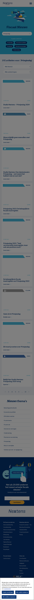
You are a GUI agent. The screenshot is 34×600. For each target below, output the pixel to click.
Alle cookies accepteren (9, 597)
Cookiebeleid (7, 588)
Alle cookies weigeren (22, 592)
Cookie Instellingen (8, 592)
